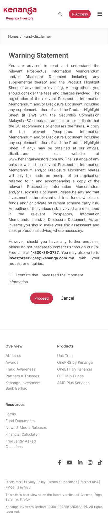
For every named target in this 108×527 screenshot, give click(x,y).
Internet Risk (89, 482)
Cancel (67, 298)
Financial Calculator (22, 434)
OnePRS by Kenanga (75, 362)
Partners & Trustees (22, 376)
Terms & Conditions (62, 482)
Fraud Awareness (20, 369)
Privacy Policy (35, 482)
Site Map (23, 487)
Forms (11, 414)
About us (13, 355)
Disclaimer (13, 482)
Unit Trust (65, 355)
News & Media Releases (26, 427)
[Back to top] (94, 513)
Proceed (41, 298)
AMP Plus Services (73, 382)
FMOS (10, 487)
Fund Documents (20, 420)
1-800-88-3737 (45, 252)
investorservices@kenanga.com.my (41, 258)
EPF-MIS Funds (70, 376)
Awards (12, 362)
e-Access (80, 14)
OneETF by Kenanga (74, 369)
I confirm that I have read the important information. (46, 278)
